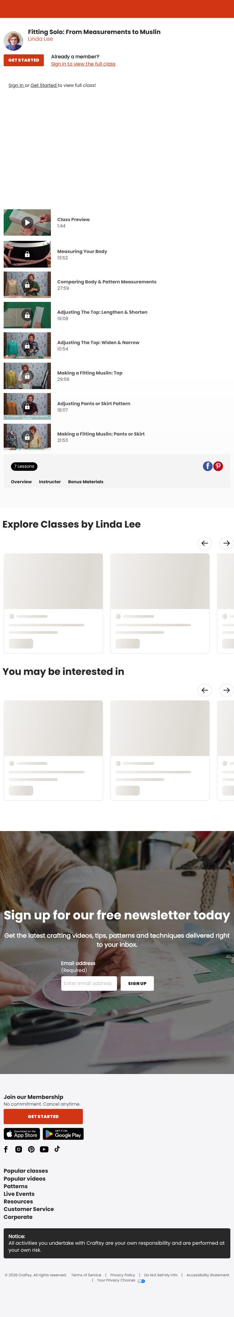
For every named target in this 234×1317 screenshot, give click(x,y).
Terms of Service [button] (86, 1275)
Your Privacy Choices (116, 1280)
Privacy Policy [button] (122, 1275)
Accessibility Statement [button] (207, 1275)
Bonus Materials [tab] (86, 482)
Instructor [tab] (50, 482)
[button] (83, 60)
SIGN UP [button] (137, 983)
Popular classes (26, 1171)
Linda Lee (40, 39)
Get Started (44, 85)
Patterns (16, 1186)
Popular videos (25, 1179)
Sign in (17, 85)
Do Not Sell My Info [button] (160, 1275)
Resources (18, 1202)
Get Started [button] (43, 1116)
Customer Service (29, 1209)
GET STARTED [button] (23, 60)
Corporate (18, 1217)
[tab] (117, 223)
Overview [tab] (21, 482)
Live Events (19, 1194)
